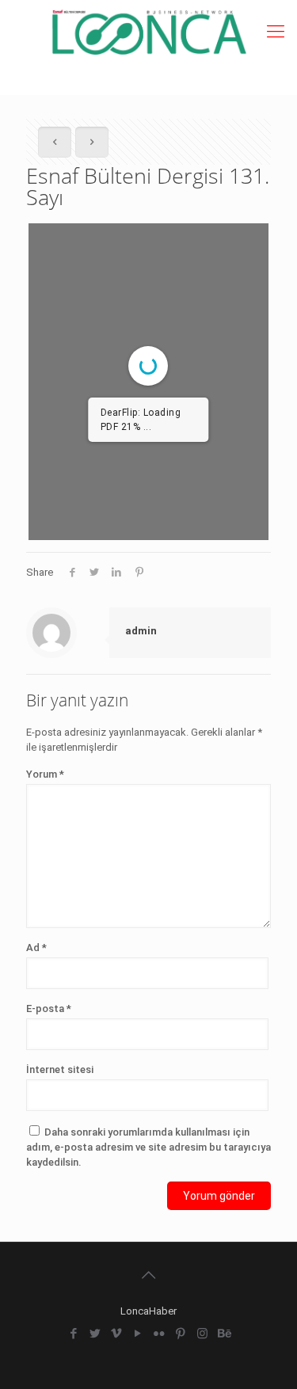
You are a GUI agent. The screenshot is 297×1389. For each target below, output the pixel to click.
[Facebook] (74, 1333)
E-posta (48, 1008)
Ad (36, 947)
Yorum (45, 774)
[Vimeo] (117, 1333)
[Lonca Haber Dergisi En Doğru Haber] (148, 31)
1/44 (53, 515)
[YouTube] (138, 1333)
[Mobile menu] (275, 31)
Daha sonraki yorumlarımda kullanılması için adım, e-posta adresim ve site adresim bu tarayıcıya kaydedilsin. (148, 1147)
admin (141, 631)
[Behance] (223, 1333)
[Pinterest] (181, 1333)
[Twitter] (95, 1333)
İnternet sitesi (59, 1069)
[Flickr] (159, 1333)
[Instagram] (202, 1333)
